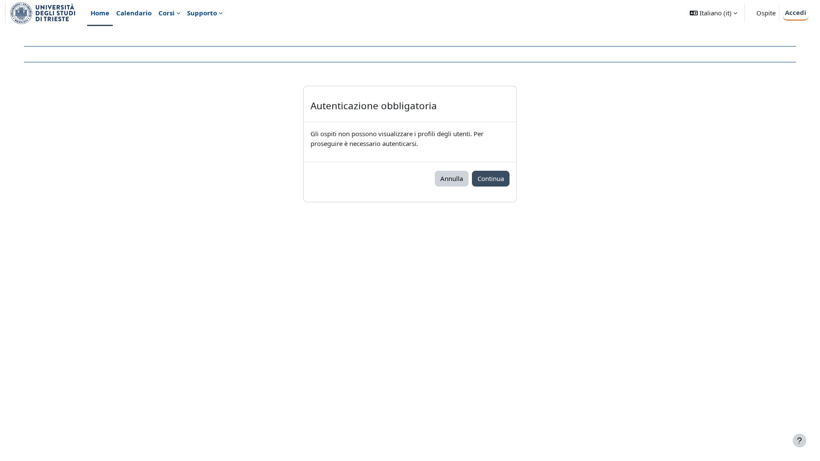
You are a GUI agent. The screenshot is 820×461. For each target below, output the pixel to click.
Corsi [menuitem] (166, 13)
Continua (490, 178)
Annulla (451, 178)
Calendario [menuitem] (134, 13)
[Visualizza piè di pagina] (799, 440)
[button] (713, 13)
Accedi (795, 12)
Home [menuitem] (100, 13)
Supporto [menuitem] (202, 13)
